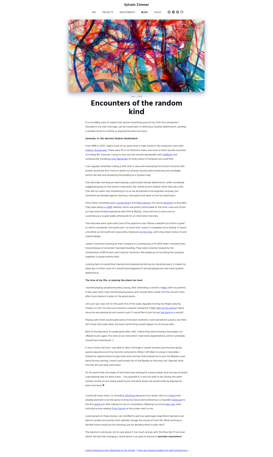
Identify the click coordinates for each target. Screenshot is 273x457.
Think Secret (118, 409)
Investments (127, 12)
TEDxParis (130, 396)
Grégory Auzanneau (96, 150)
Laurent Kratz (123, 203)
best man (170, 404)
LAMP (109, 207)
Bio (94, 12)
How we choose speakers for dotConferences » (163, 450)
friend (172, 396)
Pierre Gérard (143, 203)
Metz (164, 288)
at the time (146, 232)
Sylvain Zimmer (136, 5)
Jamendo (168, 203)
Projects (107, 12)
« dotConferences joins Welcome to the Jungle (110, 450)
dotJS (97, 404)
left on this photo (166, 308)
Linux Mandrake (119, 159)
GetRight (167, 155)
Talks (157, 12)
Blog (144, 12)
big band (165, 313)
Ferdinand (176, 400)
